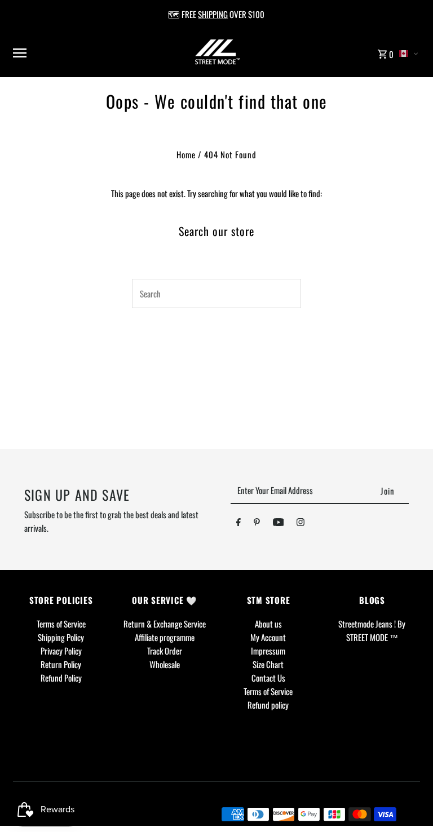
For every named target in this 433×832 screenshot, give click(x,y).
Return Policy (61, 664)
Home (186, 154)
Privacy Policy (61, 650)
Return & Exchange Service (164, 623)
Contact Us (268, 677)
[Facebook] (238, 524)
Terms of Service (61, 623)
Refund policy (268, 704)
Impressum (268, 650)
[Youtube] (278, 524)
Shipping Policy (61, 637)
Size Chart (268, 664)
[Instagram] (300, 524)
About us (268, 623)
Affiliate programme (165, 637)
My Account (268, 637)
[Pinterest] (257, 524)
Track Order (164, 650)
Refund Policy (61, 677)
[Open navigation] (82, 53)
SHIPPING (213, 14)
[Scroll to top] (409, 802)
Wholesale (164, 664)
